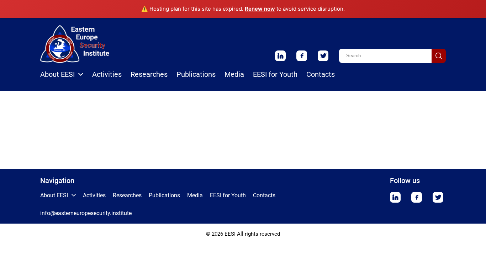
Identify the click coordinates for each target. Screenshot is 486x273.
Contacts (320, 74)
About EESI (57, 74)
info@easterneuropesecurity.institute (86, 213)
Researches (149, 74)
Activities (107, 74)
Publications (196, 74)
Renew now (260, 8)
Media (234, 74)
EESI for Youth (275, 74)
